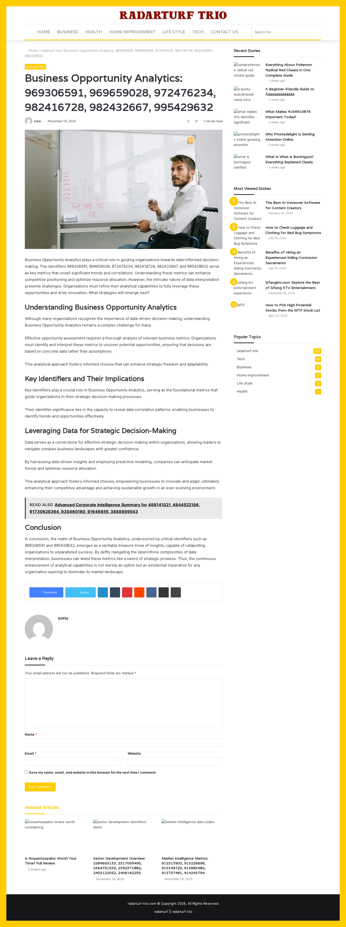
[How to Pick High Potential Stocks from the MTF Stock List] (248, 311)
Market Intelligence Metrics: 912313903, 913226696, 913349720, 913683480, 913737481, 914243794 (185, 865)
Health (93, 31)
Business (67, 31)
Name (31, 734)
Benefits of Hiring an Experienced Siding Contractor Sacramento (291, 257)
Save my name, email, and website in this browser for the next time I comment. (93, 772)
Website (134, 753)
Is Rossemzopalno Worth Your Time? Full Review (50, 860)
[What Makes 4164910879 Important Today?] (248, 118)
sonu (37, 121)
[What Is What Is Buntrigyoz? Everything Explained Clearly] (248, 163)
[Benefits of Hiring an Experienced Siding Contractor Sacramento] (248, 263)
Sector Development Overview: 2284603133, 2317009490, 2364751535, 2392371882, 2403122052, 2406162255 (119, 865)
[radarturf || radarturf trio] (173, 15)
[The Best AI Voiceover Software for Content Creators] (248, 210)
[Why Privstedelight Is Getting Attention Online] (248, 141)
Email (30, 753)
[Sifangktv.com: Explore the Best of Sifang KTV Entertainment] (248, 289)
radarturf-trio (51, 50)
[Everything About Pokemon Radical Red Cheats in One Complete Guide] (248, 71)
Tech (198, 31)
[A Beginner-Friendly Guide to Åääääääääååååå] (248, 95)
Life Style (174, 31)
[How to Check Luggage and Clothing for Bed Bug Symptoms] (248, 235)
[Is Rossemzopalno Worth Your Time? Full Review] (55, 836)
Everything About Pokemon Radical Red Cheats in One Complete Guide (288, 70)
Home (43, 31)
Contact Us (224, 31)
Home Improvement (132, 31)
